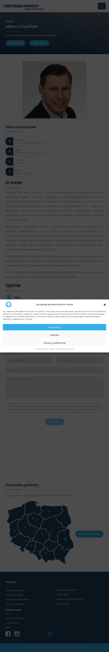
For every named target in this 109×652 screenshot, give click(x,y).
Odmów (54, 335)
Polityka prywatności (65, 349)
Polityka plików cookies (44, 349)
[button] (104, 304)
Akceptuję (54, 327)
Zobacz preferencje (55, 342)
